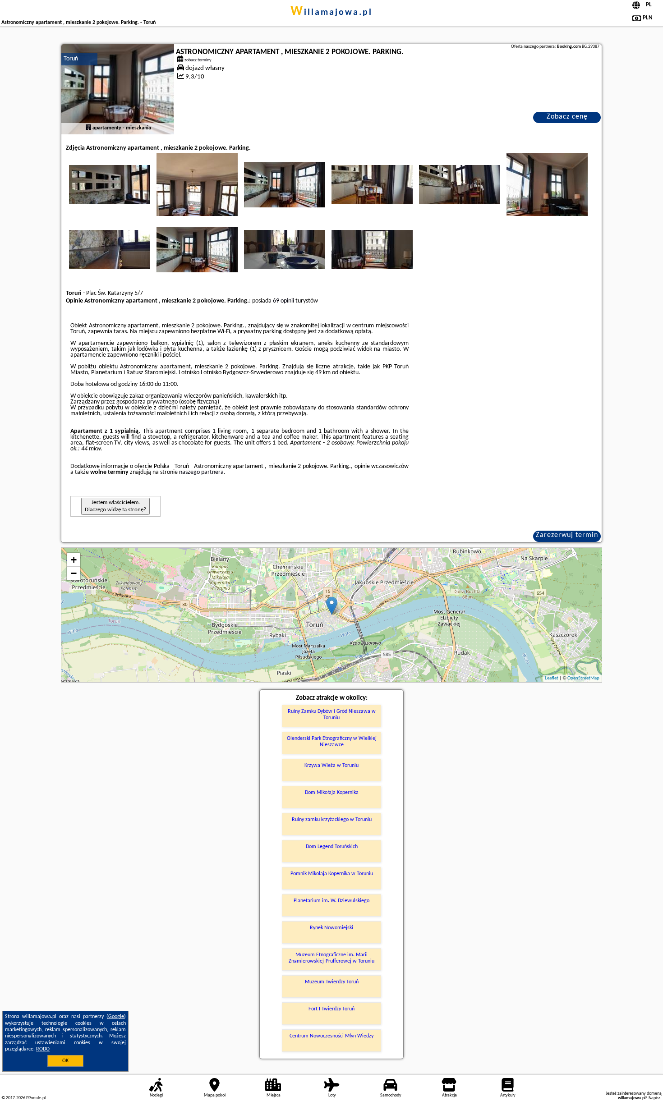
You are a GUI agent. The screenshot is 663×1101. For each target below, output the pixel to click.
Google (116, 1016)
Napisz (654, 1098)
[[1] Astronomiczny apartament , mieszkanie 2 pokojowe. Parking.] (117, 89)
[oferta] (88, 128)
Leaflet (551, 678)
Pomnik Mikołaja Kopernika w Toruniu (331, 873)
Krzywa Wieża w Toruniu (331, 765)
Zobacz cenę (567, 116)
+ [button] (74, 559)
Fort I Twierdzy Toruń (331, 1009)
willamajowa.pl (331, 12)
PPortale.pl (36, 1098)
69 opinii (283, 301)
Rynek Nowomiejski (331, 928)
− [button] (74, 573)
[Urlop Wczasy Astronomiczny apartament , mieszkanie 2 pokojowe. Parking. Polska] (109, 184)
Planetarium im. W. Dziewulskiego (331, 901)
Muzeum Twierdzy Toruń (332, 982)
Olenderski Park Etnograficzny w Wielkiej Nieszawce (332, 742)
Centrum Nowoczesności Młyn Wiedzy (331, 1036)
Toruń (71, 58)
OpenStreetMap (583, 678)
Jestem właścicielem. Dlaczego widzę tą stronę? (115, 506)
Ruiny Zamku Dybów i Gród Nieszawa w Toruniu (332, 714)
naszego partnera (201, 472)
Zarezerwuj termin (567, 535)
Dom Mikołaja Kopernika (332, 792)
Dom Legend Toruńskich (332, 846)
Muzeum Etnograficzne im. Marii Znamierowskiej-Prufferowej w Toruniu (331, 958)
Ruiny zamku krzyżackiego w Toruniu (332, 819)
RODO (43, 1049)
